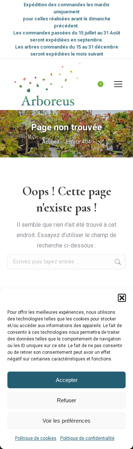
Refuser (66, 400)
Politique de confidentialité (87, 438)
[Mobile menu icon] (118, 84)
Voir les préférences (66, 421)
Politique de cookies (36, 438)
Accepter (67, 380)
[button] (122, 298)
